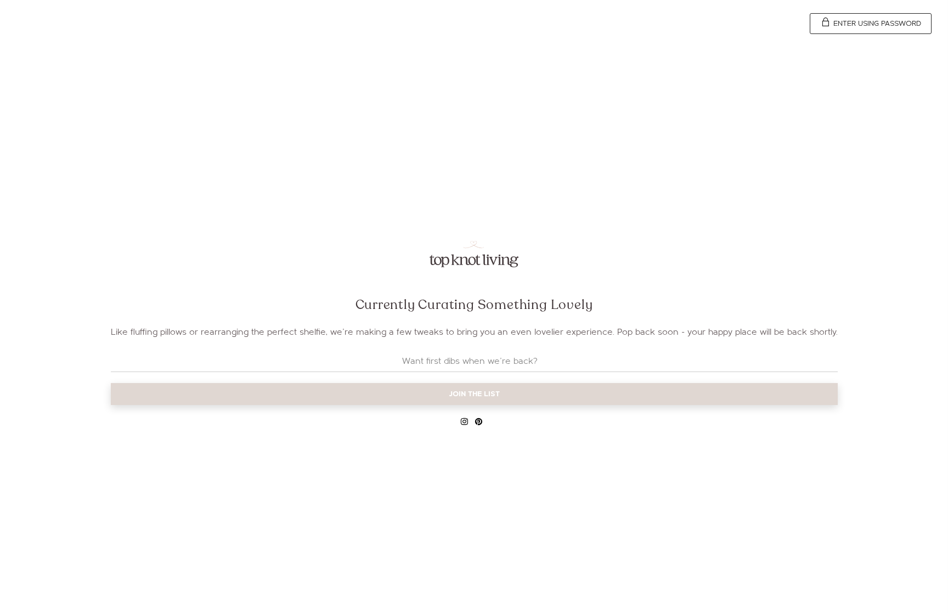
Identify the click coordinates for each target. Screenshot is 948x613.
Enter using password (876, 23)
